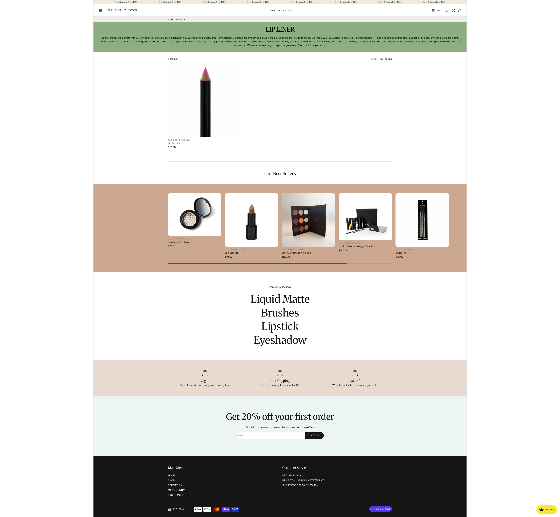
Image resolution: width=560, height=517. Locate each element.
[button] (100, 10)
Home (170, 20)
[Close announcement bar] (463, 2)
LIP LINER (180, 20)
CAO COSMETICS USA (280, 10)
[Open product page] (205, 100)
